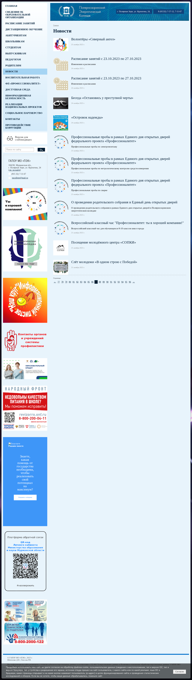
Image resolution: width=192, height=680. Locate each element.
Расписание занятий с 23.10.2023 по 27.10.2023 (106, 59)
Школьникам (14, 41)
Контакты (12, 119)
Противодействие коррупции (18, 126)
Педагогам (13, 59)
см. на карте (14, 170)
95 (126, 282)
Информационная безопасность (18, 97)
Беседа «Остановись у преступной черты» (102, 98)
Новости (11, 71)
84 (85, 282)
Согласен (179, 672)
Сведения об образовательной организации (17, 15)
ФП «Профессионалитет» (22, 83)
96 (130, 282)
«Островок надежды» (87, 117)
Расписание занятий (20, 23)
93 (119, 282)
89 (104, 282)
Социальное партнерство (23, 113)
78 (62, 282)
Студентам (13, 47)
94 (122, 282)
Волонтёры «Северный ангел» (93, 39)
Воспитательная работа (22, 77)
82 (77, 282)
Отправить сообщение (25, 497)
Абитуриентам (15, 35)
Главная (11, 6)
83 (81, 282)
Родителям (13, 65)
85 (89, 282)
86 (92, 282)
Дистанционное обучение (24, 29)
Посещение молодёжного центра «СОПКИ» (103, 242)
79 (66, 282)
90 (107, 282)
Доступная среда (17, 89)
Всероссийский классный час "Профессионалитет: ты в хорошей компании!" (127, 223)
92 (115, 282)
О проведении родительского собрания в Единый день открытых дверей (124, 202)
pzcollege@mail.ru (20, 178)
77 (59, 282)
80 (70, 282)
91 (111, 282)
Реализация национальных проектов (23, 105)
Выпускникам (15, 53)
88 (100, 282)
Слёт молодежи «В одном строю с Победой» (104, 262)
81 (74, 282)
